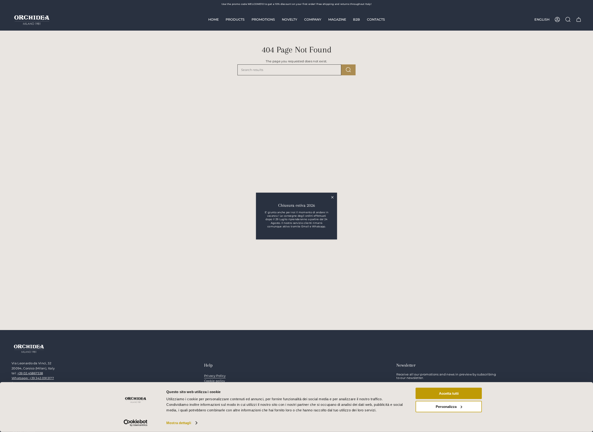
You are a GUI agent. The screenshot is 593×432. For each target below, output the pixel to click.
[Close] (332, 197)
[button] (235, 19)
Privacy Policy (215, 376)
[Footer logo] (29, 348)
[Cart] (578, 19)
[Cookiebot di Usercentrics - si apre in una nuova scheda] (135, 422)
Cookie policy (214, 381)
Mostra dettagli (178, 423)
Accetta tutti (449, 393)
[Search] (348, 69)
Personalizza (446, 406)
